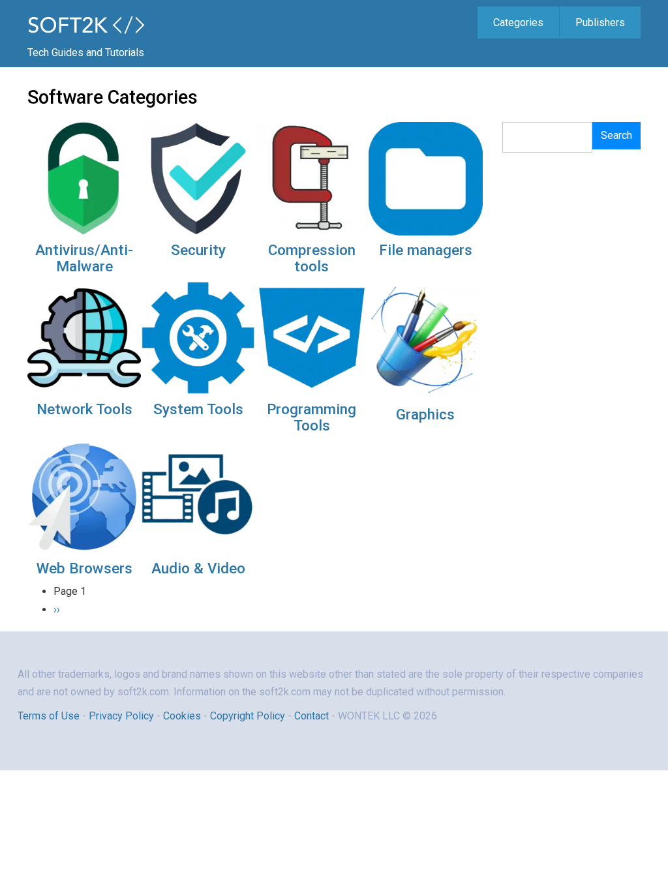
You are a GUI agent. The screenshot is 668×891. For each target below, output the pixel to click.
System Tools (198, 408)
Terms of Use (49, 716)
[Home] (94, 24)
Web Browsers (84, 568)
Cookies (182, 716)
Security (198, 249)
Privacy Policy (121, 716)
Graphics (425, 414)
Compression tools (312, 258)
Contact (312, 716)
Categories (518, 22)
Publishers (600, 22)
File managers (425, 249)
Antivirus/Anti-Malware (84, 258)
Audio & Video (198, 568)
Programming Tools (311, 417)
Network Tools (84, 408)
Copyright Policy (247, 716)
